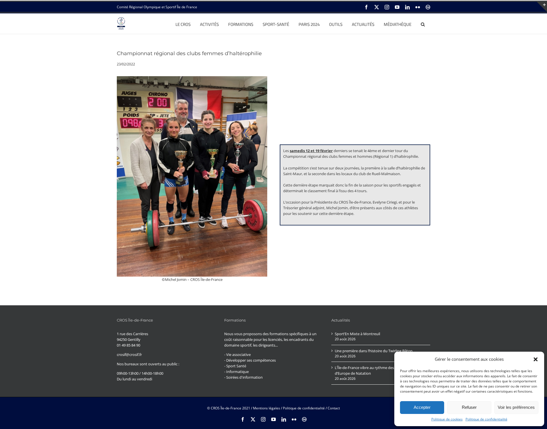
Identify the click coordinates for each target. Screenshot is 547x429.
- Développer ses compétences (250, 360)
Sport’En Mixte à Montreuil (357, 333)
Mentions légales (266, 408)
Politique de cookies (447, 419)
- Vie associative (237, 354)
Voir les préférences (516, 407)
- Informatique (236, 371)
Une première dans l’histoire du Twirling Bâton (374, 350)
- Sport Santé (235, 365)
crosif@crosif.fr (129, 354)
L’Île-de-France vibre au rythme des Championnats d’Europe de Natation (377, 370)
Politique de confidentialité (486, 419)
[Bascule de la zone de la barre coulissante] (542, 7)
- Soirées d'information (243, 377)
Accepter (422, 407)
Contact (334, 408)
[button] (535, 359)
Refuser (469, 407)
